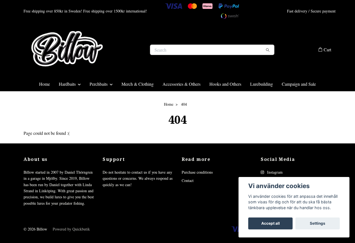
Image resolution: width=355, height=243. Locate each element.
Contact (188, 202)
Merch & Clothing (137, 106)
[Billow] (101, 60)
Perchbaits (99, 106)
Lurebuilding (261, 106)
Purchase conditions (197, 194)
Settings (317, 223)
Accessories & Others (182, 106)
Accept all (270, 223)
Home (44, 106)
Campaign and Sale (299, 106)
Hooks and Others (225, 106)
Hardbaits (67, 106)
